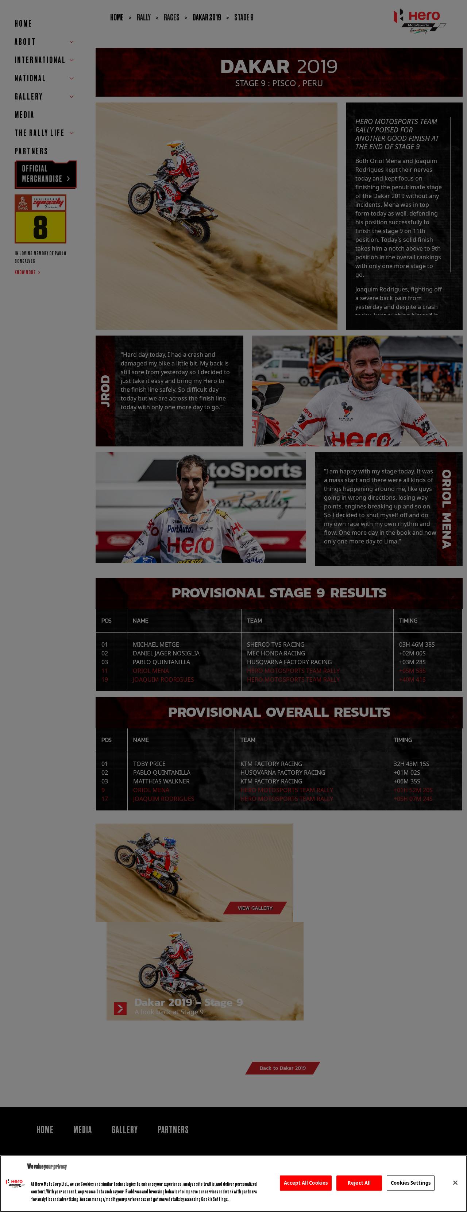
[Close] (455, 1183)
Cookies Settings (411, 1183)
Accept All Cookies (306, 1183)
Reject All (359, 1183)
